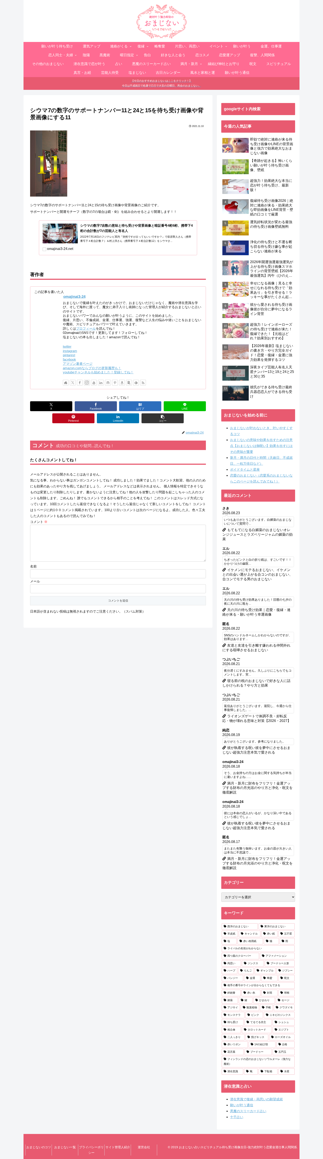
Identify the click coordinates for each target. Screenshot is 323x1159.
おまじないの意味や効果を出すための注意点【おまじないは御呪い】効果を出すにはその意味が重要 (261, 446)
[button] (163, 418)
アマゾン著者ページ (78, 363)
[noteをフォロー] (108, 382)
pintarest (69, 355)
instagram (70, 351)
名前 (33, 566)
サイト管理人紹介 (117, 1147)
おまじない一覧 (65, 1147)
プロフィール (86, 328)
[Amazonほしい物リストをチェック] (122, 382)
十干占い (236, 1117)
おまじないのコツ (38, 1147)
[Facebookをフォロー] (80, 382)
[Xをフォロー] (73, 382)
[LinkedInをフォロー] (101, 382)
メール (35, 581)
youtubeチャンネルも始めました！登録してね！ (98, 372)
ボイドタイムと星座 (245, 469)
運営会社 (144, 1147)
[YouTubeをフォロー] (94, 382)
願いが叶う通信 (241, 1105)
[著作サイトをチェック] (66, 382)
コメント (38, 522)
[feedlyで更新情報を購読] (136, 382)
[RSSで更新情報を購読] (143, 382)
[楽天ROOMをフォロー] (129, 382)
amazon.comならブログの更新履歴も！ (92, 368)
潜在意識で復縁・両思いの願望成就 (256, 1099)
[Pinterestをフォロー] (115, 382)
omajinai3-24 (74, 296)
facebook (69, 359)
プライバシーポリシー (91, 1149)
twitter (67, 346)
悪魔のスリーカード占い (248, 1111)
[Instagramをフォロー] (87, 382)
